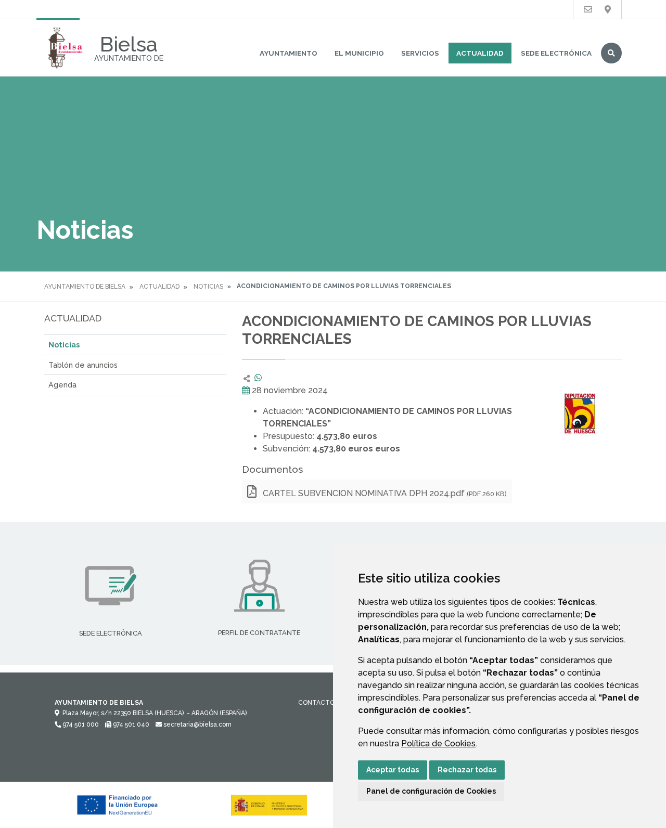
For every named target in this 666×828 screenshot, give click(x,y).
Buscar (611, 53)
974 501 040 (130, 724)
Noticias (208, 286)
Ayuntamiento (288, 53)
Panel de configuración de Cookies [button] (431, 791)
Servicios (420, 53)
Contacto (316, 702)
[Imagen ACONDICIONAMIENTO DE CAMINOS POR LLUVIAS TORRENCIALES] (580, 413)
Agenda (62, 384)
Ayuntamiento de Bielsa (84, 286)
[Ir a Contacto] (588, 10)
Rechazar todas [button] (467, 770)
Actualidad (480, 53)
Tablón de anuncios (83, 364)
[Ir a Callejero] (608, 10)
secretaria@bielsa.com (197, 724)
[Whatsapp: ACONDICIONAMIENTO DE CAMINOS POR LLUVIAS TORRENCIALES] (258, 378)
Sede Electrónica (556, 53)
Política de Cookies (438, 743)
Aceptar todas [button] (392, 770)
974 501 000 (80, 724)
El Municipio (359, 53)
